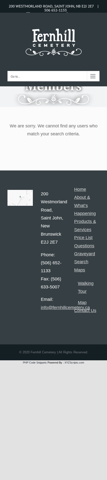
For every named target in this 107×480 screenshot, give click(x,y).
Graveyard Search (84, 257)
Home (80, 189)
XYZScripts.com (74, 362)
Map (82, 302)
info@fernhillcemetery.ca (65, 307)
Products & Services (85, 225)
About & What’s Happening (85, 205)
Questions (84, 245)
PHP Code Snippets (35, 362)
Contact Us (85, 310)
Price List (83, 237)
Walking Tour (86, 287)
